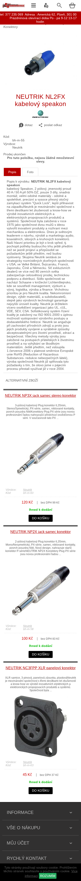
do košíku (40, 518)
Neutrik (27, 489)
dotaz (29, 125)
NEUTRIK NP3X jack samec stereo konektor (40, 396)
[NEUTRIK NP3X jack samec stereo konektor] (40, 484)
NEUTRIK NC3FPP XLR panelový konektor (41, 668)
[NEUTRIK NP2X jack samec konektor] (40, 620)
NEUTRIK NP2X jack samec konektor (40, 532)
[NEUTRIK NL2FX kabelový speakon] (40, 89)
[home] (13, 8)
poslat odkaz (53, 125)
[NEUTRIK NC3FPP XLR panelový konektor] (40, 756)
